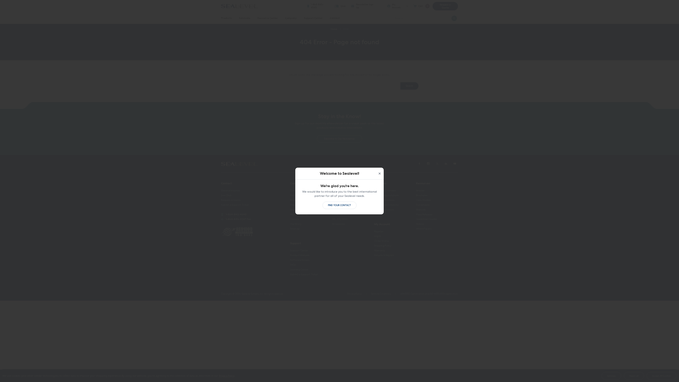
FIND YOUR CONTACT (339, 205)
